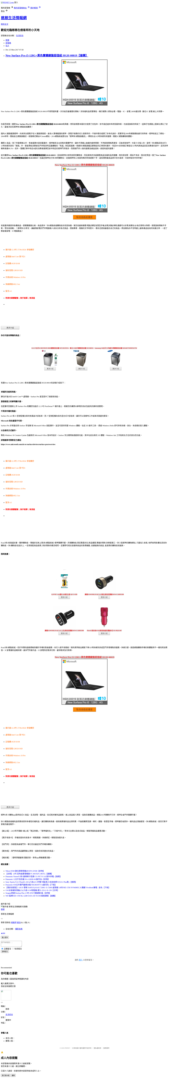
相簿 (7, 40)
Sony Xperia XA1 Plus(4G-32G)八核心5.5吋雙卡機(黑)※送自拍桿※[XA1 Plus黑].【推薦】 (41, 882)
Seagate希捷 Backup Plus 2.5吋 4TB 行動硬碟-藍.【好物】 (28, 893)
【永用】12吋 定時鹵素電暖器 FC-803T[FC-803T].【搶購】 (29, 874)
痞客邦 (14, 922)
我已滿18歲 (5, 1075)
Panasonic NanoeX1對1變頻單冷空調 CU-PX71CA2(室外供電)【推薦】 (34, 876)
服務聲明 (106, 1048)
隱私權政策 (97, 1048)
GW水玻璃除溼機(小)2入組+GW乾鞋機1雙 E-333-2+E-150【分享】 (32, 890)
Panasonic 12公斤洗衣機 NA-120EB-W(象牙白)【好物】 (28, 879)
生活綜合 (19, 36)
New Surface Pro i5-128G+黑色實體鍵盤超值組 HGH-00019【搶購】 (47, 55)
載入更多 (5, 937)
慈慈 (3, 909)
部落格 (8, 43)
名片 (7, 46)
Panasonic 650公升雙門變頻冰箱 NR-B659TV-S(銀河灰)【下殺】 (31, 885)
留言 (19, 922)
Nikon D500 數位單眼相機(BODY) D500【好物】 (25, 871)
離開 (13, 1075)
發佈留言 (5, 951)
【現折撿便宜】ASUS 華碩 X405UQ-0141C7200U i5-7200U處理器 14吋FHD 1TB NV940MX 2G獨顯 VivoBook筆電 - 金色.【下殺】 (58, 888)
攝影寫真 (19, 929)
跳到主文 (4, 24)
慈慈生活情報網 (14, 18)
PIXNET (67, 1048)
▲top (3, 933)
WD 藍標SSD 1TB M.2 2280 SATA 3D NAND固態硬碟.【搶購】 (31, 896)
